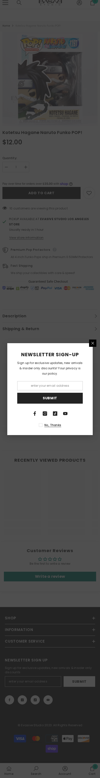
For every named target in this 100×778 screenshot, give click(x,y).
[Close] (92, 343)
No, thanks (52, 425)
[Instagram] (45, 413)
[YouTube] (65, 413)
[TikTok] (55, 413)
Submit (50, 398)
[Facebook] (35, 413)
